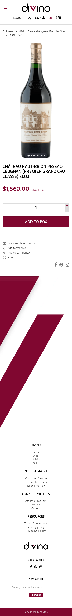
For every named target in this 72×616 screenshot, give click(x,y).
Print (10, 257)
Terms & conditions (36, 523)
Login (38, 18)
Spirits (36, 459)
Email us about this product (24, 243)
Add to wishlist (16, 248)
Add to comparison (19, 252)
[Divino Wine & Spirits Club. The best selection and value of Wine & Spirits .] (36, 9)
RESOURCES (36, 516)
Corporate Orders (36, 482)
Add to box (36, 221)
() (52, 18)
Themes (36, 452)
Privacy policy (36, 527)
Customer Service (36, 478)
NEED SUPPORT (36, 471)
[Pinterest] (60, 264)
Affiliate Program (36, 501)
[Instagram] (66, 264)
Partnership (36, 504)
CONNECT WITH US (36, 494)
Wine (36, 455)
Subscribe (36, 594)
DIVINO (36, 445)
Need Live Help (36, 485)
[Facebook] (55, 264)
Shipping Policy (36, 531)
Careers (36, 508)
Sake (36, 463)
